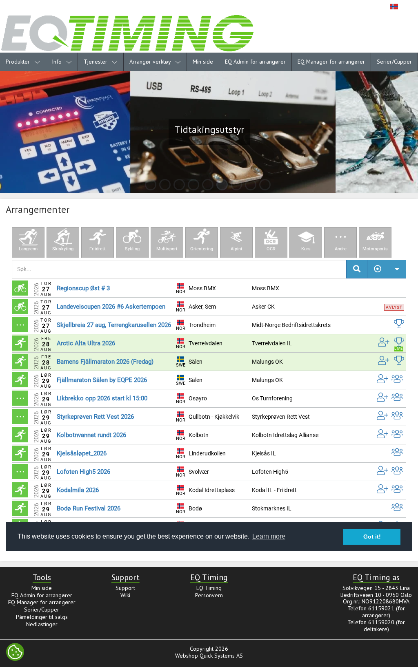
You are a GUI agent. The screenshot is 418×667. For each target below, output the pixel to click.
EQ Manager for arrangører (331, 61)
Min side (203, 61)
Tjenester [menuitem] (96, 61)
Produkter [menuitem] (18, 61)
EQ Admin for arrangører (255, 61)
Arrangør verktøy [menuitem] (150, 61)
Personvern (209, 595)
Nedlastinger (42, 624)
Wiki (125, 595)
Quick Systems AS (221, 655)
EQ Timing (209, 588)
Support (125, 588)
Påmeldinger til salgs (42, 617)
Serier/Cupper (394, 61)
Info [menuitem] (57, 61)
